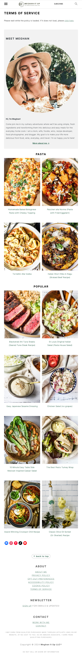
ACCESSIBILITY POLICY (41, 582)
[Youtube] (25, 543)
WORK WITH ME (41, 622)
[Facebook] (6, 543)
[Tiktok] (20, 543)
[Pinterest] (15, 543)
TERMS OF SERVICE (41, 589)
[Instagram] (11, 543)
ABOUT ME (41, 572)
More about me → (41, 143)
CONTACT (41, 626)
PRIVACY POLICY (41, 575)
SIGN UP (27, 606)
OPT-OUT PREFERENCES (41, 579)
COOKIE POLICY (41, 586)
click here (68, 21)
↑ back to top (41, 556)
